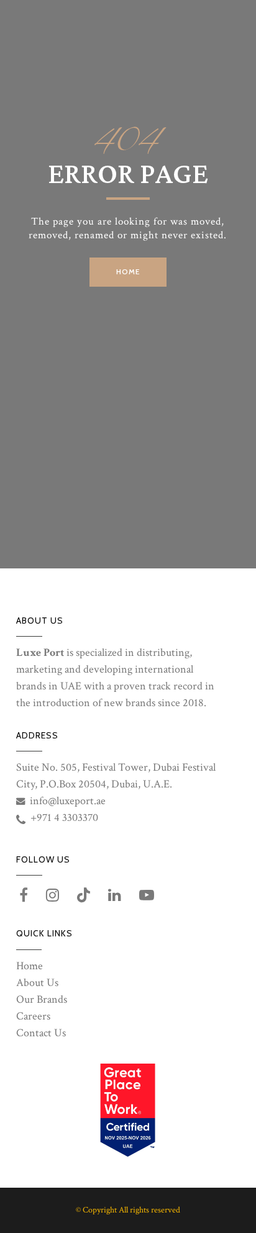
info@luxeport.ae (68, 801)
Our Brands (41, 999)
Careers (33, 1016)
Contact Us (41, 1033)
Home (29, 966)
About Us (37, 982)
